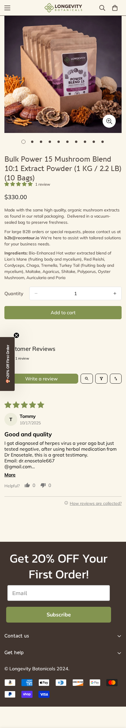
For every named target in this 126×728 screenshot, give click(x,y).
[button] (19, 184)
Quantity (13, 293)
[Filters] (101, 379)
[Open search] (87, 379)
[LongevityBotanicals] (63, 8)
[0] (115, 8)
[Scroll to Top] (115, 697)
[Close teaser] (16, 335)
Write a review (41, 379)
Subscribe (59, 614)
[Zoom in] (109, 121)
